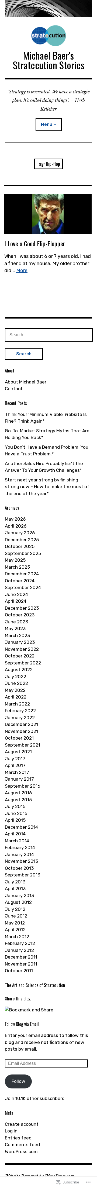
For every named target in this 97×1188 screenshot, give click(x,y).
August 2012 (18, 902)
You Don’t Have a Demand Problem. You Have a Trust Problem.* (46, 450)
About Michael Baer (25, 382)
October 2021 (19, 738)
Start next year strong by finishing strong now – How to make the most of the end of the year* (47, 486)
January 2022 (20, 717)
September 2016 (22, 786)
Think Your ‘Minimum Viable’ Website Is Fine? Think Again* (46, 418)
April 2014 (15, 833)
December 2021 (21, 724)
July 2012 (15, 909)
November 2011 (21, 964)
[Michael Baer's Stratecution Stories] (48, 8)
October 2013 (19, 868)
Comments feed (22, 1144)
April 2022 (15, 697)
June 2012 (16, 916)
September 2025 (23, 553)
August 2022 (19, 669)
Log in (11, 1131)
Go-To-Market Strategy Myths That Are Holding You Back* (47, 434)
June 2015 (16, 813)
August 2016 (18, 792)
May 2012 (15, 923)
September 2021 (22, 745)
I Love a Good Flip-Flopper (34, 243)
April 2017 (15, 765)
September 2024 (23, 587)
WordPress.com (21, 1151)
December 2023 (22, 608)
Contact (14, 388)
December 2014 (21, 827)
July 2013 (15, 881)
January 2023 (20, 642)
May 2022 (15, 690)
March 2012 (17, 936)
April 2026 (15, 526)
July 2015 (15, 806)
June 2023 (16, 621)
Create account (22, 1124)
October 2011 (19, 970)
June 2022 (16, 683)
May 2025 (15, 560)
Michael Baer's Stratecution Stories (48, 60)
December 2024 (22, 573)
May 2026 (15, 519)
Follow (18, 1081)
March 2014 (17, 840)
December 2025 (22, 539)
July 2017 (15, 758)
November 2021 (21, 731)
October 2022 (19, 656)
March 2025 (17, 567)
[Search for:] (49, 334)
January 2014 (19, 854)
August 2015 (18, 799)
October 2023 (19, 614)
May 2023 (15, 628)
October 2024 (19, 580)
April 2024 (15, 601)
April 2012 (15, 929)
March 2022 (17, 704)
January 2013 (19, 895)
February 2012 (20, 943)
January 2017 (19, 779)
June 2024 (16, 594)
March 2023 (17, 635)
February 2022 (20, 710)
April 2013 (15, 888)
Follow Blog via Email (22, 1024)
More (21, 270)
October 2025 (19, 546)
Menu (46, 124)
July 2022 (15, 676)
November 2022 (22, 649)
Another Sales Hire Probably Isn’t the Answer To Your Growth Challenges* (44, 467)
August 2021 (18, 751)
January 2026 (20, 532)
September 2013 (22, 875)
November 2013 (21, 861)
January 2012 (19, 950)
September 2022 (23, 663)
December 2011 (21, 957)
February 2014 (20, 847)
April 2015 (15, 820)
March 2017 (17, 772)
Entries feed (18, 1138)
